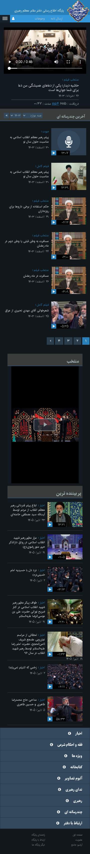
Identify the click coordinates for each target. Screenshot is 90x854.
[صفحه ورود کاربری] (13, 18)
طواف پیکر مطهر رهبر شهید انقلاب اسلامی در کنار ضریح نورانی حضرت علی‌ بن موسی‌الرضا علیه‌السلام (28, 609)
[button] (5, 18)
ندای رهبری (74, 789)
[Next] (50, 341)
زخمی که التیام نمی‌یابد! (23, 667)
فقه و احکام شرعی (70, 745)
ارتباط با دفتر (73, 823)
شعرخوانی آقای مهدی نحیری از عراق (27, 310)
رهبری (77, 801)
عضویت (78, 840)
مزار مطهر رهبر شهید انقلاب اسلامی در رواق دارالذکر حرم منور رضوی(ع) (27, 542)
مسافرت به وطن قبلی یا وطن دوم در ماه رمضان (27, 243)
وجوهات (40, 18)
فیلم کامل (43, 166)
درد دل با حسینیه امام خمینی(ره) (27, 572)
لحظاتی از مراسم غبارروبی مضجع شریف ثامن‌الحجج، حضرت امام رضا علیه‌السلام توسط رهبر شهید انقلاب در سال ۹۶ (28, 644)
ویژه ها (77, 756)
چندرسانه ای (73, 812)
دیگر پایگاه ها (38, 845)
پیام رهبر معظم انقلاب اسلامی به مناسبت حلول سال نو (29, 139)
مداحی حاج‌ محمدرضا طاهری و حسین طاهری (28, 702)
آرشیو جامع (76, 845)
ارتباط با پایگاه (38, 840)
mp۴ (55, 104)
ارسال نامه (56, 18)
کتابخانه (76, 767)
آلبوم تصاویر (73, 778)
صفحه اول (77, 835)
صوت (45, 131)
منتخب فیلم (71, 79)
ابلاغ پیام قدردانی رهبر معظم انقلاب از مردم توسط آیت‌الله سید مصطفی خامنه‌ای (27, 510)
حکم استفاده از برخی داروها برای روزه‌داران (29, 208)
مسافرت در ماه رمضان (36, 275)
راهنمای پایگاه (38, 835)
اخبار (42, 505)
